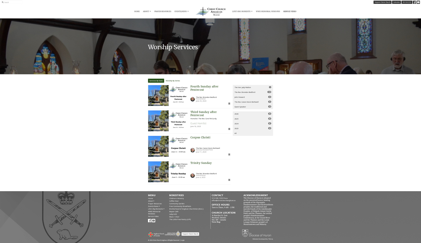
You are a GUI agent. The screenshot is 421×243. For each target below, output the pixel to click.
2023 (252, 128)
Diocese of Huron (257, 233)
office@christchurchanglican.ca (223, 200)
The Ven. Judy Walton (252, 87)
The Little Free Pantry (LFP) (180, 219)
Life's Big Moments (241, 11)
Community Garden (176, 203)
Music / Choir (174, 217)
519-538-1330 (407, 2)
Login (183, 240)
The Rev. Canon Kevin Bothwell (252, 102)
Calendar (396, 2)
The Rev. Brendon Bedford (252, 92)
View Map (216, 222)
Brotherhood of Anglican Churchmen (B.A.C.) (186, 209)
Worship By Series (173, 81)
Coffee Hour (174, 201)
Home (137, 11)
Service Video (289, 11)
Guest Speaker (252, 107)
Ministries (176, 195)
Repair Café (173, 211)
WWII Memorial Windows (268, 11)
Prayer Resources (162, 11)
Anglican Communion (173, 234)
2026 (252, 114)
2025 (252, 119)
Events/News (181, 11)
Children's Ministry (176, 198)
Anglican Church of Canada (156, 234)
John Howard (252, 97)
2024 (252, 123)
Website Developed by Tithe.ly (263, 239)
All (235, 133)
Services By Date (156, 81)
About (146, 11)
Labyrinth (173, 214)
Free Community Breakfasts (180, 206)
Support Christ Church (382, 2)
